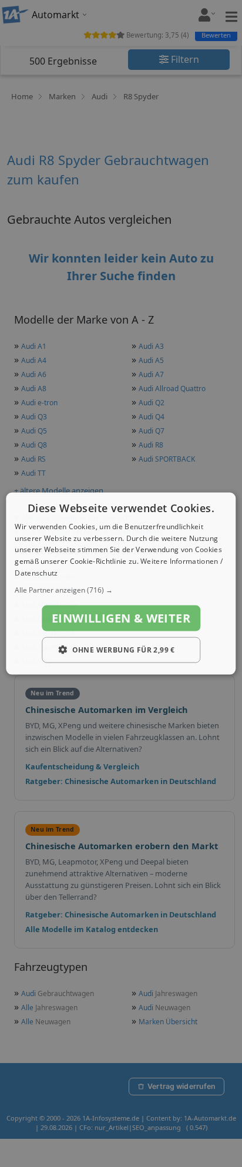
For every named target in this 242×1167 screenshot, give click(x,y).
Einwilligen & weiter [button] (121, 617)
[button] (121, 589)
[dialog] (121, 583)
